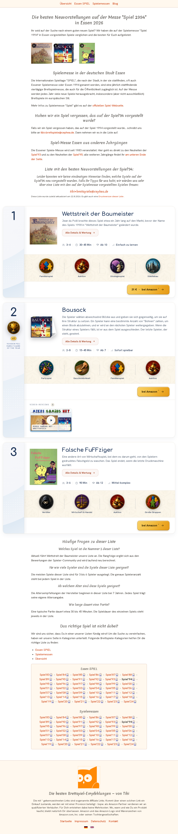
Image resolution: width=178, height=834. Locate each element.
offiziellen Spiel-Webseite (107, 105)
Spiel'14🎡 (62, 697)
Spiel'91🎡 (79, 679)
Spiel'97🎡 (79, 684)
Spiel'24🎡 (130, 701)
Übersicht (65, 3)
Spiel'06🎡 (128, 688)
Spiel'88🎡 (128, 675)
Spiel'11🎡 (112, 692)
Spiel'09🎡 (79, 692)
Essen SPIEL (82, 3)
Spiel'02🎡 (62, 688)
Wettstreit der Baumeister (98, 214)
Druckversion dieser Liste (111, 196)
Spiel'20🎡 (64, 701)
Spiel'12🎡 (128, 692)
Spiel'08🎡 (62, 692)
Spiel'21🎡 (80, 701)
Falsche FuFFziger (87, 450)
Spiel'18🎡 (128, 697)
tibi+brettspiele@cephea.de (57, 132)
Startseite (66, 821)
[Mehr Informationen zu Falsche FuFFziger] (43, 467)
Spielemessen (101, 3)
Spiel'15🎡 (79, 697)
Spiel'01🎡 (46, 688)
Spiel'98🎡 (95, 684)
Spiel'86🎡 (95, 675)
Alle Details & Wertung (78, 232)
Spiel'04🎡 (95, 688)
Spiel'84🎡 (62, 675)
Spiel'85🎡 (79, 675)
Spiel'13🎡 (46, 697)
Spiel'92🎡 (95, 679)
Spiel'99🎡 (112, 684)
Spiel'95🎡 (46, 684)
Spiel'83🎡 (46, 675)
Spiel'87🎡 (112, 675)
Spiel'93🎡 (111, 679)
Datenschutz (98, 821)
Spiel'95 (78, 154)
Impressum (81, 821)
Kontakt (113, 821)
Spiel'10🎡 (95, 692)
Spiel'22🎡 (97, 701)
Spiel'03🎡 (79, 688)
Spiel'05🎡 (112, 688)
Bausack (74, 310)
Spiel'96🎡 (62, 684)
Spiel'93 (36, 154)
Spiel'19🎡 (47, 701)
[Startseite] (89, 777)
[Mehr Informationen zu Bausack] (43, 327)
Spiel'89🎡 (45, 679)
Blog (115, 3)
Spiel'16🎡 (95, 697)
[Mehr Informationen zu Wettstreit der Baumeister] (43, 231)
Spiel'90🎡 (62, 679)
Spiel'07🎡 (46, 692)
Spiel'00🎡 (128, 684)
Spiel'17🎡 (112, 697)
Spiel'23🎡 (113, 701)
